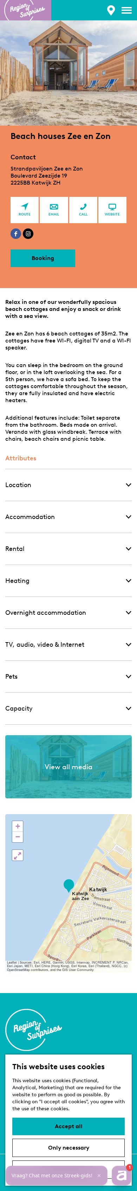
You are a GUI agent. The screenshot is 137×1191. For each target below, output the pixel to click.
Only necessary (68, 1147)
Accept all (69, 1126)
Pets (11, 676)
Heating (17, 581)
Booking (43, 258)
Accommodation (30, 517)
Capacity (19, 708)
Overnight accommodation (45, 613)
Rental (15, 549)
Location (18, 485)
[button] (69, 886)
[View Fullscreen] (17, 855)
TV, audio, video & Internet (44, 644)
